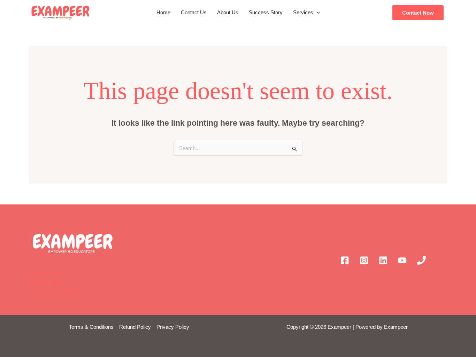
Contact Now (418, 13)
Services (303, 12)
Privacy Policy (45, 273)
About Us (227, 12)
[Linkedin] (383, 260)
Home (163, 12)
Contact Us (194, 12)
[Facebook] (344, 260)
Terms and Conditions (53, 292)
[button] (316, 12)
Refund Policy (45, 283)
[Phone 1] (421, 260)
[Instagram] (364, 260)
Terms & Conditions (92, 327)
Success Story (266, 12)
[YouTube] (402, 260)
